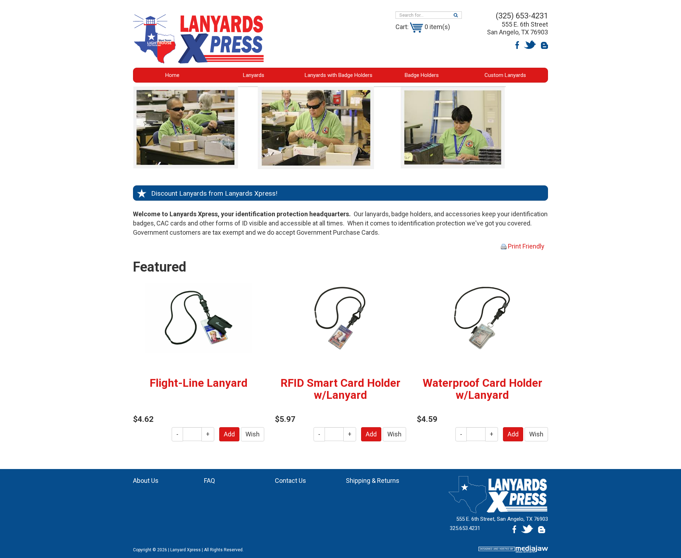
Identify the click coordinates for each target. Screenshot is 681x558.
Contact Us (290, 480)
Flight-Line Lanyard (199, 383)
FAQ (209, 480)
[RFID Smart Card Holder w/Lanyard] (340, 317)
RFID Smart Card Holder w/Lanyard (340, 389)
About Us (146, 480)
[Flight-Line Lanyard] (198, 317)
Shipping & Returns (372, 480)
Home (172, 75)
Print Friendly (525, 246)
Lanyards (253, 75)
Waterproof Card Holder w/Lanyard (482, 389)
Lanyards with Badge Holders (338, 75)
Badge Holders (422, 75)
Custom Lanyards (505, 75)
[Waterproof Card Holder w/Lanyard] (482, 317)
